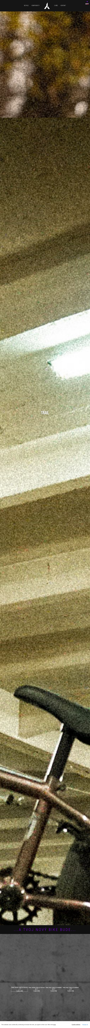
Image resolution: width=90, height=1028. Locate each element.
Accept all (85, 1024)
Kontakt (63, 5)
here (54, 1024)
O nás (56, 5)
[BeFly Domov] (47, 5)
